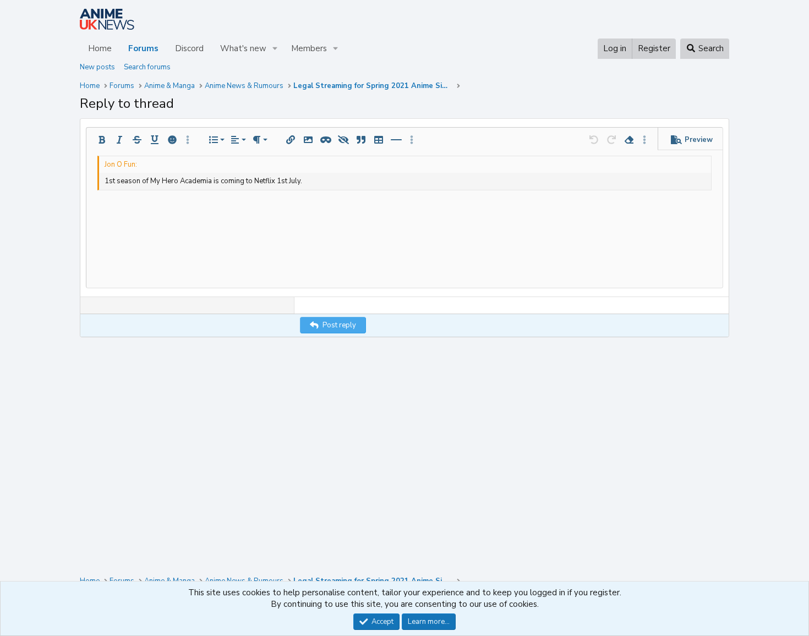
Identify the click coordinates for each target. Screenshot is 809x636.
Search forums (147, 67)
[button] (275, 49)
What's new (243, 48)
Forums (143, 48)
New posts (97, 67)
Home (100, 48)
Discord (189, 48)
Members (309, 48)
